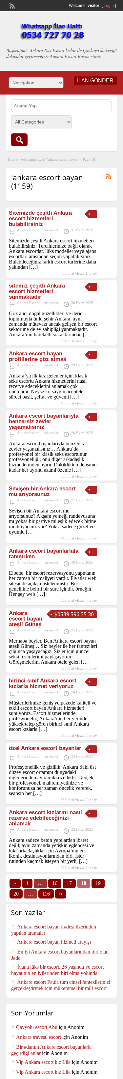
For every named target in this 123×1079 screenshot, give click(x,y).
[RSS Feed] (11, 5)
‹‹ (15, 883)
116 (46, 894)
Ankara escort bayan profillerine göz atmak (37, 356)
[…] (33, 267)
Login (109, 5)
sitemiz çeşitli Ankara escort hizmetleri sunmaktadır (37, 291)
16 (54, 883)
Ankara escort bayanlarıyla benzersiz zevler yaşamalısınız (43, 421)
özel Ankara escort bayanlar (45, 748)
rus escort (51, 230)
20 (16, 894)
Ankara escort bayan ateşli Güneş (25, 618)
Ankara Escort (28, 230)
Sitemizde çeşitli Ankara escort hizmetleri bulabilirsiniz (40, 218)
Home (12, 159)
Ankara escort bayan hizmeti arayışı (54, 942)
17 (69, 883)
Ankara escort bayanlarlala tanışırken (43, 554)
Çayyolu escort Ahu (36, 1027)
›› (60, 894)
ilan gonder (95, 80)
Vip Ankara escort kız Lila (43, 1062)
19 (98, 883)
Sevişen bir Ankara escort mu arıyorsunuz (42, 491)
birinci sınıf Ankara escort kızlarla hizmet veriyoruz (42, 683)
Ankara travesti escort (38, 1037)
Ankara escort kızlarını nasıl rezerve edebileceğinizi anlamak (45, 818)
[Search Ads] (19, 139)
